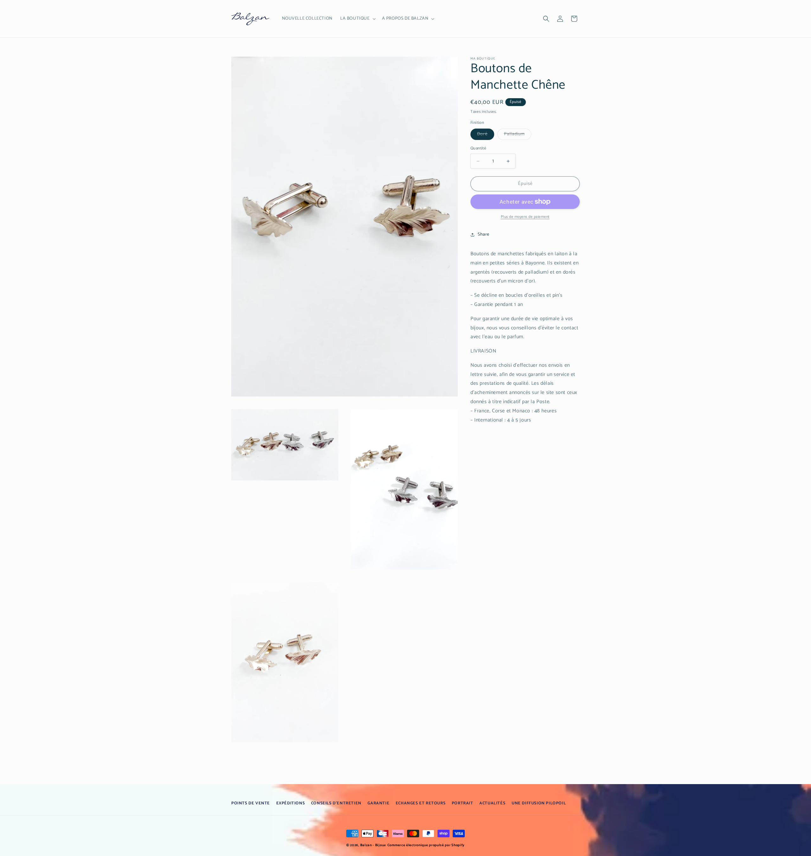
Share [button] (483, 234)
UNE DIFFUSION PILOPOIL (539, 803)
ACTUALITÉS (492, 803)
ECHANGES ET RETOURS (420, 803)
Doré (485, 135)
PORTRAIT (462, 803)
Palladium (517, 135)
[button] (357, 18)
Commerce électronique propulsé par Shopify (426, 845)
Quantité (478, 149)
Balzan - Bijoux (373, 845)
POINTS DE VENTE (250, 803)
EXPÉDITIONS (290, 803)
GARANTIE (378, 803)
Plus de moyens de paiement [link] (525, 217)
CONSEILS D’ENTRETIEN (336, 803)
